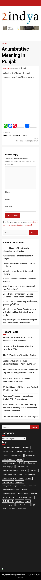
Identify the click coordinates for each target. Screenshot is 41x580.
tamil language (8, 505)
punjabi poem (23, 493)
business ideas (8, 451)
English (5, 455)
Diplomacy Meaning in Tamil (15, 133)
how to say (33, 470)
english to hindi (17, 455)
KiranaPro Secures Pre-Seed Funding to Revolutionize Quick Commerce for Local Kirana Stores (20, 407)
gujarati (19, 459)
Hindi (20, 463)
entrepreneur (30, 455)
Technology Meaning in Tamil (25, 139)
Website (8, 206)
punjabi (24, 490)
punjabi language (9, 493)
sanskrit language (9, 497)
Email (8, 199)
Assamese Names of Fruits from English (20, 416)
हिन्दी (4, 509)
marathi (23, 486)
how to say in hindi (9, 474)
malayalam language (10, 486)
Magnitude (31, 575)
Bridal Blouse (8, 294)
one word (32, 486)
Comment (9, 164)
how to (23, 470)
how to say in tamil (9, 478)
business (26, 448)
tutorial (26, 505)
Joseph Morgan (10, 286)
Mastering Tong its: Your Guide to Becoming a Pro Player (18, 380)
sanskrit (34, 493)
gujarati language (9, 463)
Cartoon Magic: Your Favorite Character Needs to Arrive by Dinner (19, 362)
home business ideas (10, 470)
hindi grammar (31, 463)
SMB (4, 501)
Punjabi (4, 43)
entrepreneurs (8, 459)
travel (19, 505)
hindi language (8, 467)
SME (11, 501)
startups (19, 501)
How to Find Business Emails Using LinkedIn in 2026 (18, 347)
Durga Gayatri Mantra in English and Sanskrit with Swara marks (19, 312)
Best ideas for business (11, 448)
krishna (28, 478)
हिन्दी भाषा (12, 509)
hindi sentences (22, 467)
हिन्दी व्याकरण (22, 509)
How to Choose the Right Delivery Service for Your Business (18, 339)
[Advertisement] (20, 101)
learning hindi (7, 482)
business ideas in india (25, 451)
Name (8, 192)
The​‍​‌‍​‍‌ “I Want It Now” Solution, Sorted (19, 355)
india (21, 478)
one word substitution (11, 490)
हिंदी (34, 505)
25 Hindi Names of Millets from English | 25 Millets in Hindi (20, 388)
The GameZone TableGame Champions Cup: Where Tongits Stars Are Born (20, 371)
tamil (27, 501)
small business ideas (26, 497)
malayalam (19, 482)
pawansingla (7, 68)
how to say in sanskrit (27, 474)
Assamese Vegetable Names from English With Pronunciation (18, 397)
